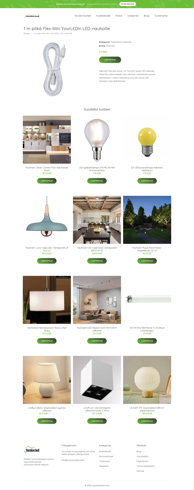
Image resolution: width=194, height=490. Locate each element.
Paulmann (127, 42)
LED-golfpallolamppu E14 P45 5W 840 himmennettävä (97, 169)
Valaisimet (133, 15)
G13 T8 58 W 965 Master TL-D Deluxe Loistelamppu (147, 329)
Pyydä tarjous (127, 4)
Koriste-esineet (83, 15)
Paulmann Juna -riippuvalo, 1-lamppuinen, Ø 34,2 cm (47, 249)
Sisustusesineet (106, 456)
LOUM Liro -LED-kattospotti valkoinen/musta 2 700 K (97, 409)
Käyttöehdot (142, 461)
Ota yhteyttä (142, 456)
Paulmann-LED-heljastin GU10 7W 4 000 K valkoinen (97, 329)
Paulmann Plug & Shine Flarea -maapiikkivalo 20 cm (147, 249)
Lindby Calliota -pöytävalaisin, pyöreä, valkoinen (46, 409)
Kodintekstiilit (103, 15)
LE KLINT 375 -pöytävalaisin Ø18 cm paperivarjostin (147, 409)
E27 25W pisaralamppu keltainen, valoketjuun (147, 169)
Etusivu (27, 33)
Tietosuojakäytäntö (146, 466)
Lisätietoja (110, 60)
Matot (119, 15)
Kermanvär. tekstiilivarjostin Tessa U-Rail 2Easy (47, 329)
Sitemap (140, 471)
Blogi (146, 15)
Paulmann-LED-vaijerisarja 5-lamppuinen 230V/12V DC (97, 249)
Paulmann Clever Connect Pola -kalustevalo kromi (47, 169)
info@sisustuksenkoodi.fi (72, 460)
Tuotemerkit (161, 15)
